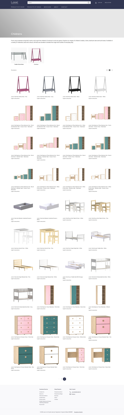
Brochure (47, 7)
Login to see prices (15, 98)
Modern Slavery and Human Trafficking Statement (45, 402)
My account (41, 404)
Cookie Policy (42, 397)
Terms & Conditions (43, 395)
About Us (41, 393)
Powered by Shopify (78, 412)
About (56, 7)
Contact (64, 7)
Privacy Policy (42, 399)
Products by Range (34, 7)
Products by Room (17, 7)
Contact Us (41, 391)
